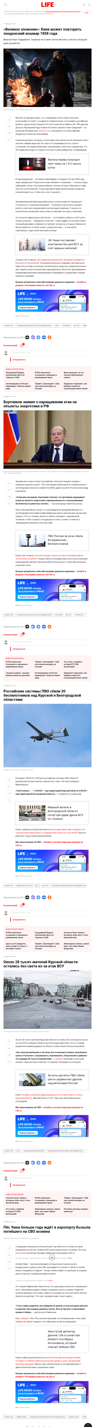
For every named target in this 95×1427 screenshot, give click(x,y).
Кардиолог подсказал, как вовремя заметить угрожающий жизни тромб (75, 386)
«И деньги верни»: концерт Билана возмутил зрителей (18, 674)
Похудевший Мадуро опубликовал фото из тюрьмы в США (15, 375)
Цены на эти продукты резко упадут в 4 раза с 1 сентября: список (17, 946)
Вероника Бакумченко (25, 605)
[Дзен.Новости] (27, 337)
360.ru (70, 1350)
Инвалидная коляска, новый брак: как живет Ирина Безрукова (76, 946)
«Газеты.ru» (44, 130)
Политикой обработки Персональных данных (62, 11)
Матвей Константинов (25, 876)
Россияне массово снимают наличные (76, 1210)
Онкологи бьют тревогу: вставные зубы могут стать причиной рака (76, 935)
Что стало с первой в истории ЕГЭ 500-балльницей (73, 664)
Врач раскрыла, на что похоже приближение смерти (74, 375)
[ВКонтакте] (44, 337)
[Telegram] (38, 337)
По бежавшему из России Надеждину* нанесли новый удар (18, 386)
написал (59, 1058)
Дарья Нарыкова (23, 316)
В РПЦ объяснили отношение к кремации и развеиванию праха (46, 375)
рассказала (21, 1302)
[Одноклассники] (49, 337)
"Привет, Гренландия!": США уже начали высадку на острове (47, 386)
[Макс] (32, 337)
